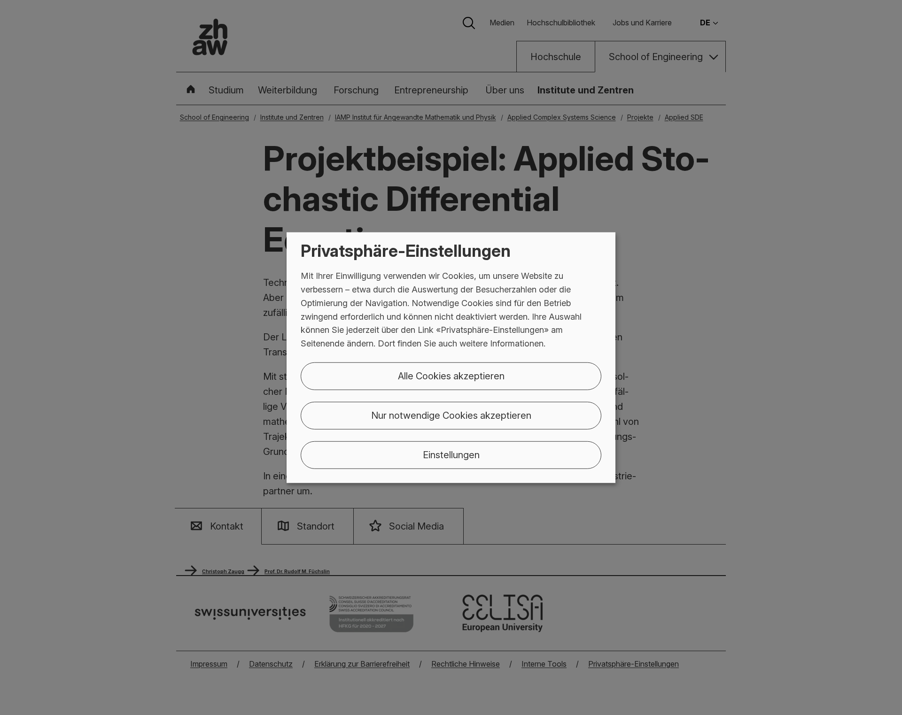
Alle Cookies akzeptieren (451, 376)
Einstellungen (451, 455)
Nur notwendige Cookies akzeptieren (451, 415)
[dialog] (451, 357)
